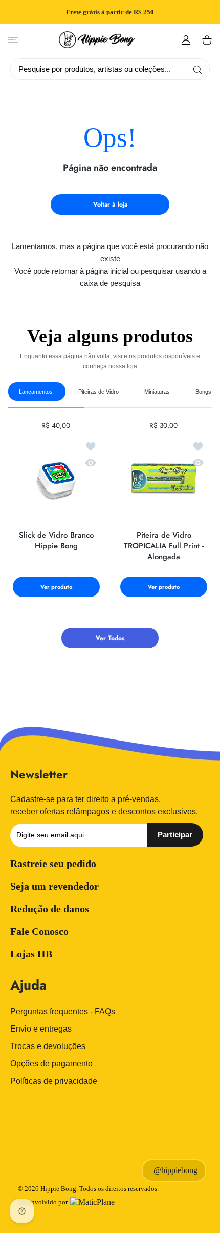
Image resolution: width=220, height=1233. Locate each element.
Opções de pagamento (51, 1063)
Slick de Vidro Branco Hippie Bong (56, 540)
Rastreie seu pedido (53, 863)
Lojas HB (31, 953)
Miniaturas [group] (157, 391)
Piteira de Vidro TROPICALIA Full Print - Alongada (164, 546)
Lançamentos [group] (36, 391)
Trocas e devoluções (47, 1046)
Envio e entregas (41, 1028)
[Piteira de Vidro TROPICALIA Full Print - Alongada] (163, 479)
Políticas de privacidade (53, 1081)
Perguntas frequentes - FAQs (62, 1011)
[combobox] (113, 68)
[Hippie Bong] (97, 39)
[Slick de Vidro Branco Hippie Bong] (56, 479)
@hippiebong (175, 1170)
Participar (175, 834)
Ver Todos (110, 638)
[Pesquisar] (195, 69)
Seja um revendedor (54, 886)
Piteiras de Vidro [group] (98, 391)
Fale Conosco (39, 931)
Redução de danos (49, 908)
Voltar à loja (110, 204)
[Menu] (13, 40)
